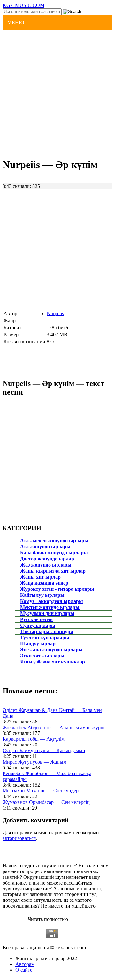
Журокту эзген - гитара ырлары (57, 589)
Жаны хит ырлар (40, 577)
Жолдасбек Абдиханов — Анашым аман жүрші (54, 727)
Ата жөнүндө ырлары (45, 546)
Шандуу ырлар (38, 643)
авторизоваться (19, 838)
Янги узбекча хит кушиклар (52, 661)
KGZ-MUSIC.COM (23, 5)
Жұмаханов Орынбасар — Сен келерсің (46, 802)
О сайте (23, 970)
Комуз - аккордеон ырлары (51, 601)
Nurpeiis (55, 313)
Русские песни (36, 619)
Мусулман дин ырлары (47, 613)
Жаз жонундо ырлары (46, 564)
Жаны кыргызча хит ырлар (53, 571)
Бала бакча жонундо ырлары (54, 552)
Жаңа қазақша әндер (44, 583)
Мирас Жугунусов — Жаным (34, 762)
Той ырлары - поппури (46, 631)
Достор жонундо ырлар (47, 558)
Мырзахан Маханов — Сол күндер (41, 790)
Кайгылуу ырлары (42, 595)
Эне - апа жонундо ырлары (51, 649)
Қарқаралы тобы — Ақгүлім (34, 739)
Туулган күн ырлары (44, 637)
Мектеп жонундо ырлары (50, 607)
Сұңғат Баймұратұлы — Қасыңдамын (44, 750)
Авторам (24, 964)
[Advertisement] (57, 93)
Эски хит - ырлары (42, 655)
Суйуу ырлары (37, 625)
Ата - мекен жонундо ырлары (54, 540)
